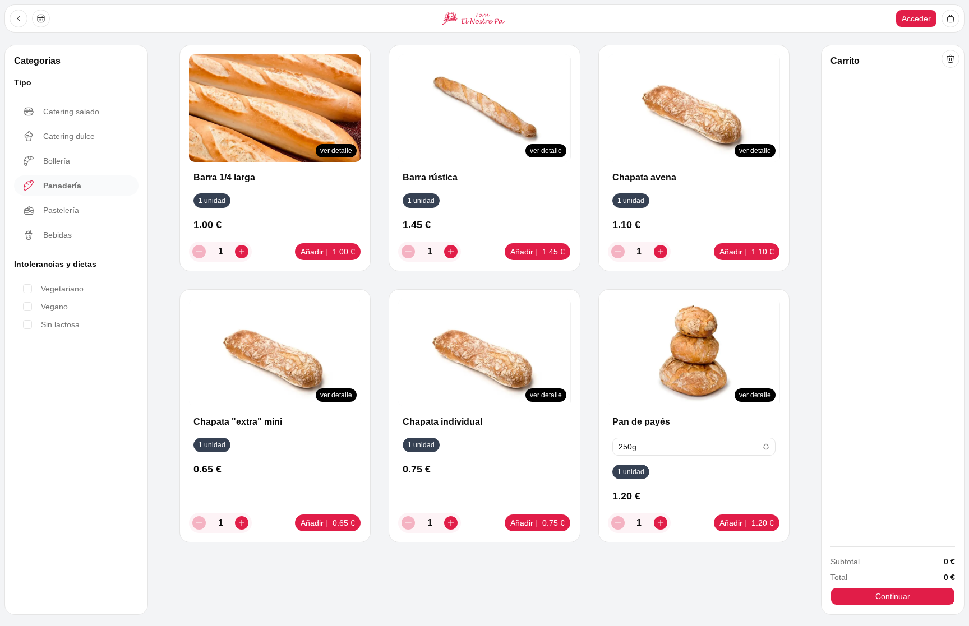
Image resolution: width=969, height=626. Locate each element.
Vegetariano (62, 288)
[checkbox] (27, 288)
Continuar (892, 596)
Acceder (916, 18)
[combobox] (694, 447)
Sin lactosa (60, 324)
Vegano (54, 306)
